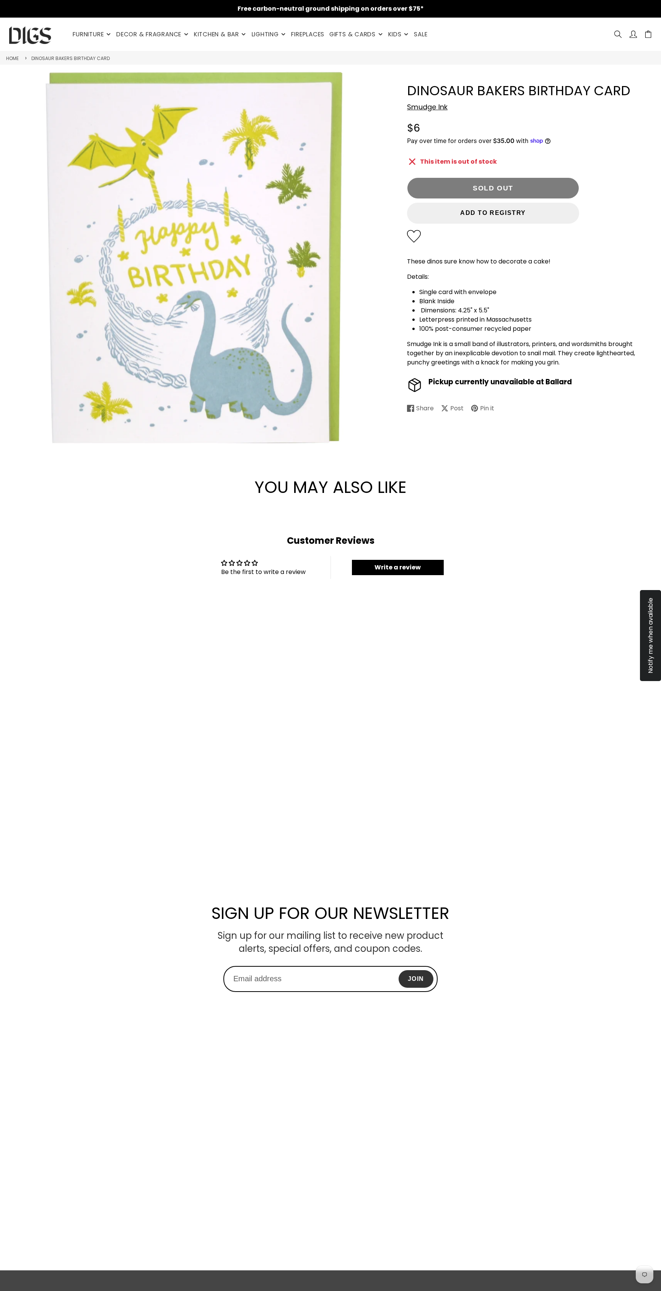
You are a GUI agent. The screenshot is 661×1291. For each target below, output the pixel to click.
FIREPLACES (307, 34)
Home (12, 58)
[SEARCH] (618, 34)
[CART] (648, 34)
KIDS (395, 34)
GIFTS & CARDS (352, 34)
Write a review (397, 567)
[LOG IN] (633, 34)
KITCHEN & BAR (216, 34)
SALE (420, 34)
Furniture (88, 34)
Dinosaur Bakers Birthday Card (70, 58)
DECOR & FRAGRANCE (148, 34)
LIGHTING (265, 34)
